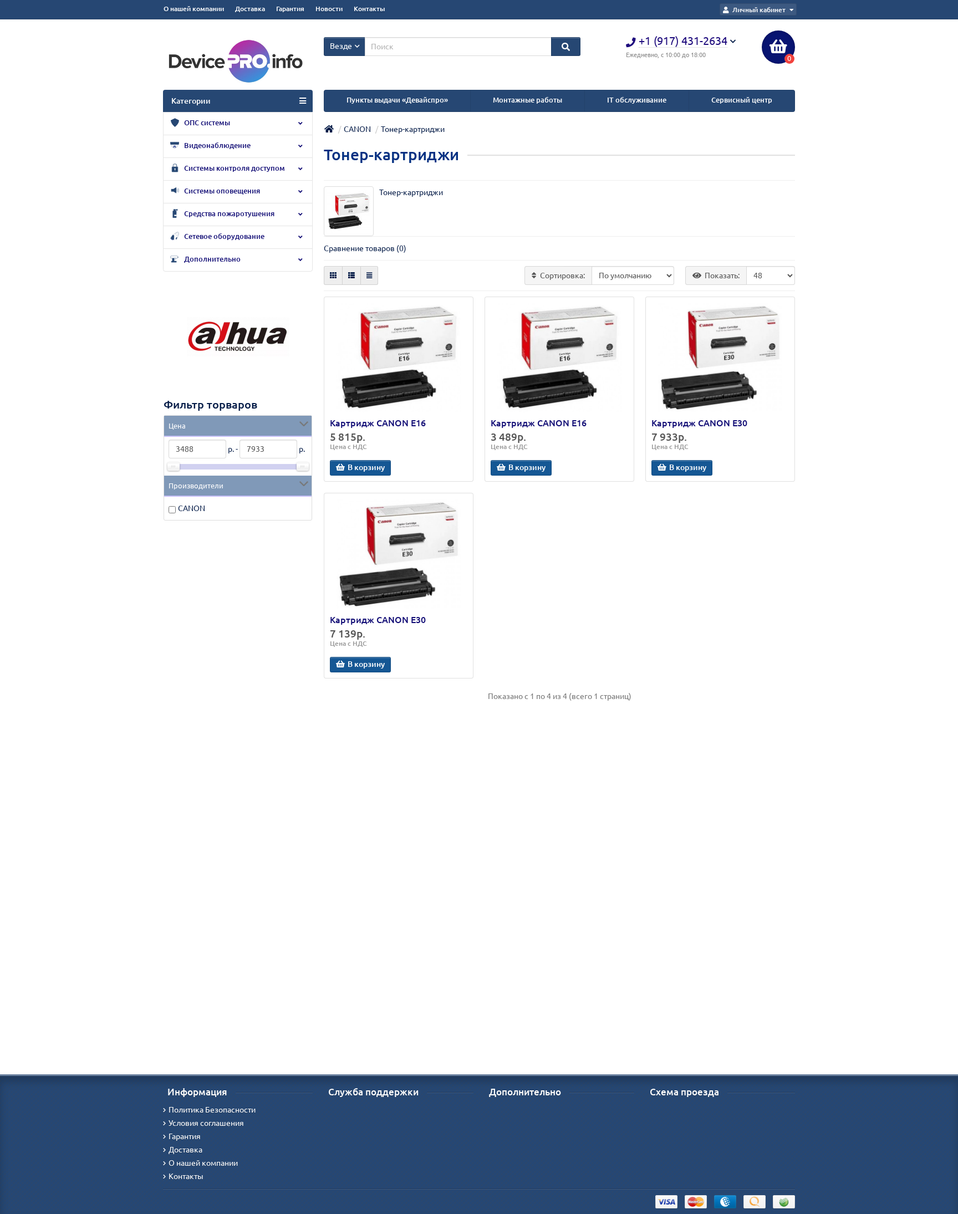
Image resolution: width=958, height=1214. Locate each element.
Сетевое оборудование (223, 236)
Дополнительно (211, 259)
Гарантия (290, 8)
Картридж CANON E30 (699, 423)
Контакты (369, 8)
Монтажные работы (527, 100)
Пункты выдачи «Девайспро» (397, 100)
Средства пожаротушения (228, 214)
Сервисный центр (741, 100)
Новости (329, 8)
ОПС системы (206, 123)
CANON (191, 508)
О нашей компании (194, 8)
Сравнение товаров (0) (365, 248)
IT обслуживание (636, 100)
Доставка (250, 8)
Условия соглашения (206, 1123)
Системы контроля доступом (233, 168)
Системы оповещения (221, 191)
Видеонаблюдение (216, 145)
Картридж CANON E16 (378, 423)
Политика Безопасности (212, 1109)
